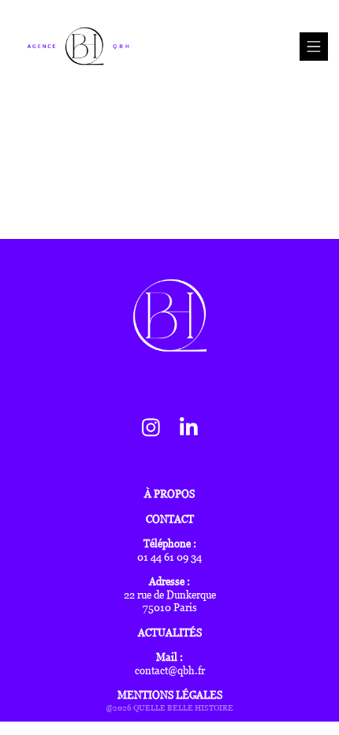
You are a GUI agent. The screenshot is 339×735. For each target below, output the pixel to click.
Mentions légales (169, 695)
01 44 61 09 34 (169, 557)
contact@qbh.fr (170, 671)
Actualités (170, 633)
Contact (170, 519)
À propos (169, 494)
